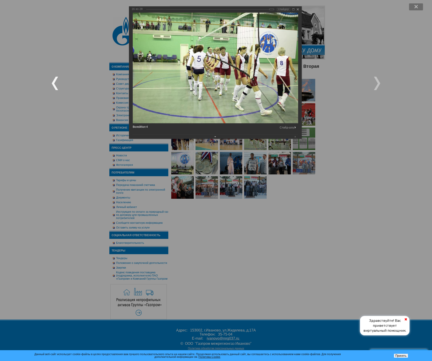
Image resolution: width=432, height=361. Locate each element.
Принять (401, 355)
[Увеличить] (293, 9)
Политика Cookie (209, 357)
